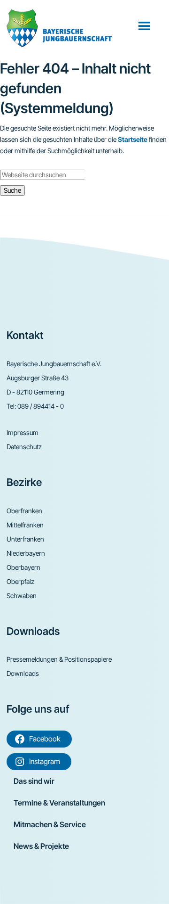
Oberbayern (23, 567)
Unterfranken (25, 539)
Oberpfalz (20, 581)
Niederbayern (26, 553)
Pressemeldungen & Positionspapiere (59, 659)
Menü (145, 25)
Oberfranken (24, 511)
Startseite (132, 139)
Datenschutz (24, 447)
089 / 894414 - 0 (40, 406)
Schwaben (22, 596)
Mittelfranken (25, 525)
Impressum (22, 432)
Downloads (23, 673)
